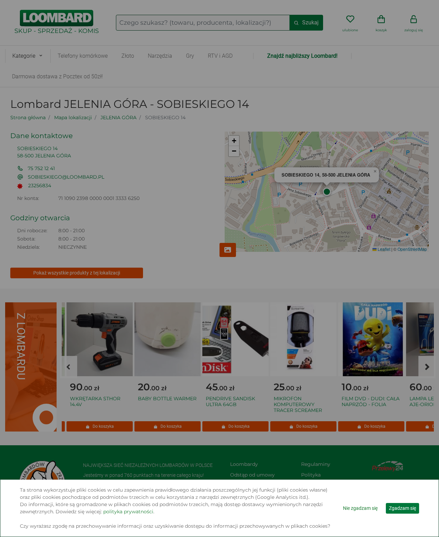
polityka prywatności (128, 511)
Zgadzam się (402, 508)
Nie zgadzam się (360, 508)
